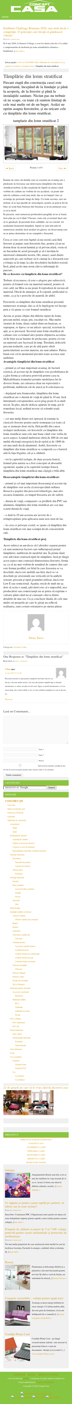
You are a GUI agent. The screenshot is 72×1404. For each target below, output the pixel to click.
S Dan (7, 669)
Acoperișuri (14, 824)
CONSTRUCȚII (31, 62)
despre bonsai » (60, 1278)
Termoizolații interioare (22, 1037)
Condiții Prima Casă (17, 1334)
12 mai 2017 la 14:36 (13, 673)
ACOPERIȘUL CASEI (36, 1147)
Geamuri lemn (27, 66)
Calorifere (16, 930)
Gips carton (17, 1033)
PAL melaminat (19, 1022)
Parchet (15, 881)
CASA (20, 62)
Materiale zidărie (19, 999)
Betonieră (19, 995)
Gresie (17, 896)
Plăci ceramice (18, 885)
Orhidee (10, 1170)
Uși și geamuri (16, 1056)
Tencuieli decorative (23, 862)
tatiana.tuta (15, 39)
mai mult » (20, 50)
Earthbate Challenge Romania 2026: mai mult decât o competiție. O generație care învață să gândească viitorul (35, 31)
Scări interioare (16, 1049)
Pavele (17, 1014)
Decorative (17, 858)
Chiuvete (18, 969)
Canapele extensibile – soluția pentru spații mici (34, 1298)
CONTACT (31, 1374)
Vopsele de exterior (22, 866)
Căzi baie (18, 938)
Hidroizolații (15, 908)
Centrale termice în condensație (27, 953)
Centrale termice (19, 942)
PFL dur (16, 1026)
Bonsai (9, 1262)
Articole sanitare (19, 915)
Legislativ (11, 816)
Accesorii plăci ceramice (24, 889)
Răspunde (9, 699)
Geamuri (16, 66)
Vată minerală (20, 1045)
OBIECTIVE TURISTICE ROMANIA (36, 1139)
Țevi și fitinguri (19, 984)
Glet (16, 904)
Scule (12, 1053)
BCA (17, 1003)
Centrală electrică (21, 950)
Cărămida (19, 1007)
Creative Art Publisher (45, 1382)
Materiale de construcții (49, 62)
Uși (14, 1072)
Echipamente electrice (18, 835)
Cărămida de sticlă (22, 1011)
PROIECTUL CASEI (36, 1158)
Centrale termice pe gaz (24, 957)
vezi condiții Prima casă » (43, 1353)
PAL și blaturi (15, 1018)
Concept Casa (36, 7)
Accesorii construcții (21, 992)
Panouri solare (18, 976)
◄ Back (10, 168)
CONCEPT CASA (36, 1143)
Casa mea (11, 805)
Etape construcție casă (16, 808)
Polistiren (19, 873)
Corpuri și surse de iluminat (23, 847)
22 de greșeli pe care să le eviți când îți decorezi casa (35, 1087)
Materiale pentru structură (20, 988)
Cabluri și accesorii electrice (23, 843)
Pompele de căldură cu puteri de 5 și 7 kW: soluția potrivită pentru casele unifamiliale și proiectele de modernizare (36, 1232)
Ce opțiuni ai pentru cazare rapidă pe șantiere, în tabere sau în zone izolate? (34, 1204)
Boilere (15, 927)
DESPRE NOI (20, 1374)
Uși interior (19, 1075)
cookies (26, 1378)
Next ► (62, 168)
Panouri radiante (19, 972)
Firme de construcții (15, 812)
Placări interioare (16, 1030)
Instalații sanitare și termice (20, 911)
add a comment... (21, 661)
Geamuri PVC (20, 1068)
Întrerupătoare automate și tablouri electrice (29, 850)
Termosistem (18, 869)
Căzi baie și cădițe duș (21, 934)
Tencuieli (16, 900)
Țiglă (15, 831)
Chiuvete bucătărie (20, 965)
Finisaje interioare (17, 877)
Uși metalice (20, 1079)
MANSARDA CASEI (36, 1154)
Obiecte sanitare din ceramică (26, 919)
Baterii (15, 923)
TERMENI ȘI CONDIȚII (48, 1374)
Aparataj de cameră (20, 839)
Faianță (18, 892)
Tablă (15, 827)
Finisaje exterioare (17, 854)
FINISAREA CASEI (36, 1151)
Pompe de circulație (20, 980)
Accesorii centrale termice (25, 946)
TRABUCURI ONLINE (36, 1162)
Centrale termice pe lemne (25, 961)
